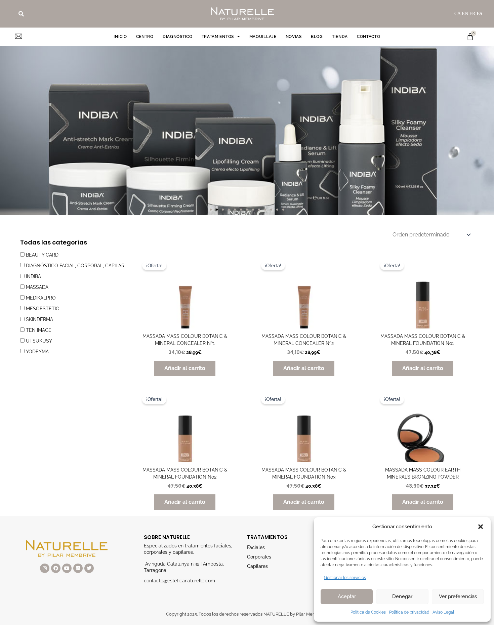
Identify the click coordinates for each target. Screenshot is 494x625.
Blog (317, 36)
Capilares (257, 566)
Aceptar (347, 596)
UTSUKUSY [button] (39, 341)
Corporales (259, 557)
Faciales (256, 547)
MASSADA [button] (37, 287)
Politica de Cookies (368, 612)
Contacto (368, 36)
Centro (145, 36)
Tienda (340, 36)
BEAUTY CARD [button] (42, 255)
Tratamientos (218, 36)
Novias (294, 36)
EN (465, 13)
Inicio (120, 36)
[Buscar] (21, 13)
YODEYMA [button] (37, 351)
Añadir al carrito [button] (184, 368)
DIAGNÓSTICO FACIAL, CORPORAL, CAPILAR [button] (75, 265)
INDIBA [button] (33, 276)
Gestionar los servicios (345, 577)
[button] (480, 526)
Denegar (402, 596)
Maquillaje (263, 36)
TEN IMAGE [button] (38, 330)
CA (457, 13)
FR (472, 13)
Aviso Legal (443, 612)
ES (479, 13)
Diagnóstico (178, 36)
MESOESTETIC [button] (42, 308)
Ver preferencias (458, 596)
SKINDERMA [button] (39, 319)
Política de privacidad (409, 612)
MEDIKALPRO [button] (41, 298)
